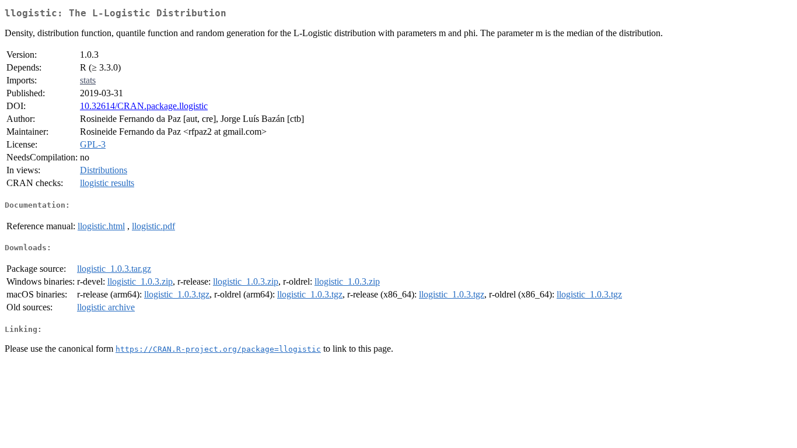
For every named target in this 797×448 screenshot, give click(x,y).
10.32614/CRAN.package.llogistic (144, 106)
